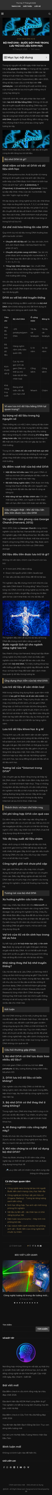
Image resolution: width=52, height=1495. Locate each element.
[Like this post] (30, 1246)
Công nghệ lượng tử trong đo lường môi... (26, 1295)
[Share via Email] (41, 1246)
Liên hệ (37, 6)
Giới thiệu (27, 6)
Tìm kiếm (7, 1325)
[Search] (49, 14)
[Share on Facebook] (32, 1246)
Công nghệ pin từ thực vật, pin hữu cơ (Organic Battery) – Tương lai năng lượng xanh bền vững (26, 1198)
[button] (5, 1282)
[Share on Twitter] (35, 1246)
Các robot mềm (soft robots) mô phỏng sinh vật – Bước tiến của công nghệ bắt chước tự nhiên (26, 1229)
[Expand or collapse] (46, 57)
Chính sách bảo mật (17, 1485)
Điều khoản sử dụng (35, 1485)
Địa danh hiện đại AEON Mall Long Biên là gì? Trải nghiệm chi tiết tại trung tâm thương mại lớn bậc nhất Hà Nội (25, 1405)
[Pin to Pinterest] (38, 1246)
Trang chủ (16, 6)
